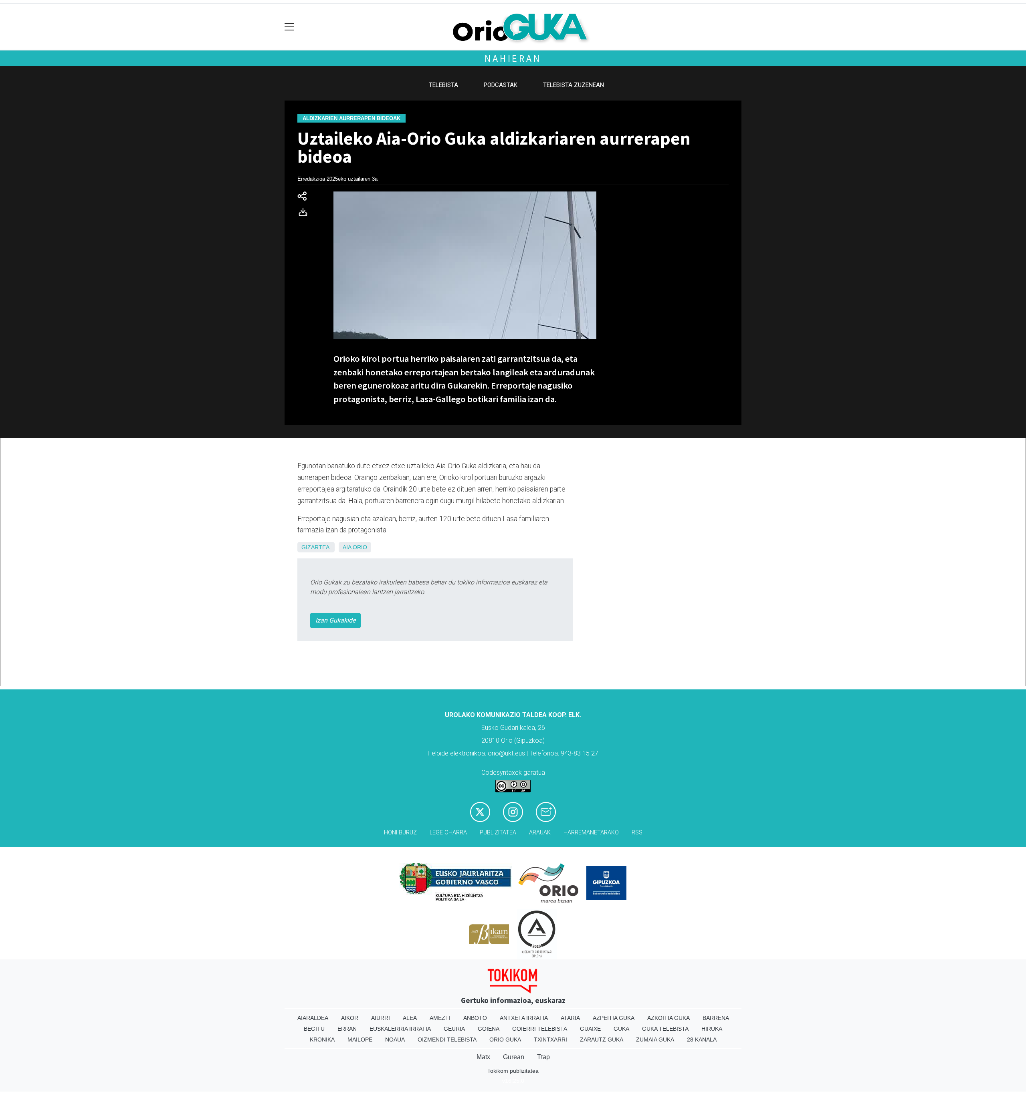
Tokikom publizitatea (513, 1071)
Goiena (488, 1028)
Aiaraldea (312, 1018)
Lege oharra (448, 832)
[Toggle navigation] (289, 27)
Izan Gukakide (335, 620)
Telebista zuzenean (573, 85)
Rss (637, 832)
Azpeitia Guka (613, 1018)
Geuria (454, 1028)
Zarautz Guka (601, 1039)
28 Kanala (702, 1039)
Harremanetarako (591, 832)
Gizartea (315, 547)
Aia (347, 547)
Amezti (440, 1018)
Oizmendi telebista (447, 1039)
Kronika (322, 1039)
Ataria (570, 1018)
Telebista (443, 85)
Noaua (395, 1039)
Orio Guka (505, 1039)
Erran (347, 1028)
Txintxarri (550, 1039)
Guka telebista (665, 1028)
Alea (410, 1018)
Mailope (359, 1039)
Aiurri (380, 1018)
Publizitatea (498, 832)
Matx (483, 1057)
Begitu (314, 1028)
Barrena (716, 1018)
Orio (360, 547)
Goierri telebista (539, 1028)
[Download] (305, 214)
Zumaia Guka (655, 1039)
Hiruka (711, 1028)
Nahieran (513, 58)
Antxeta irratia (524, 1018)
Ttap (543, 1057)
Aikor (349, 1018)
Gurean (513, 1057)
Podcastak (500, 85)
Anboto (475, 1018)
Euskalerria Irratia (400, 1028)
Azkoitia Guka (668, 1018)
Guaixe (590, 1028)
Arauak (540, 832)
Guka (621, 1028)
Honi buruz (400, 832)
